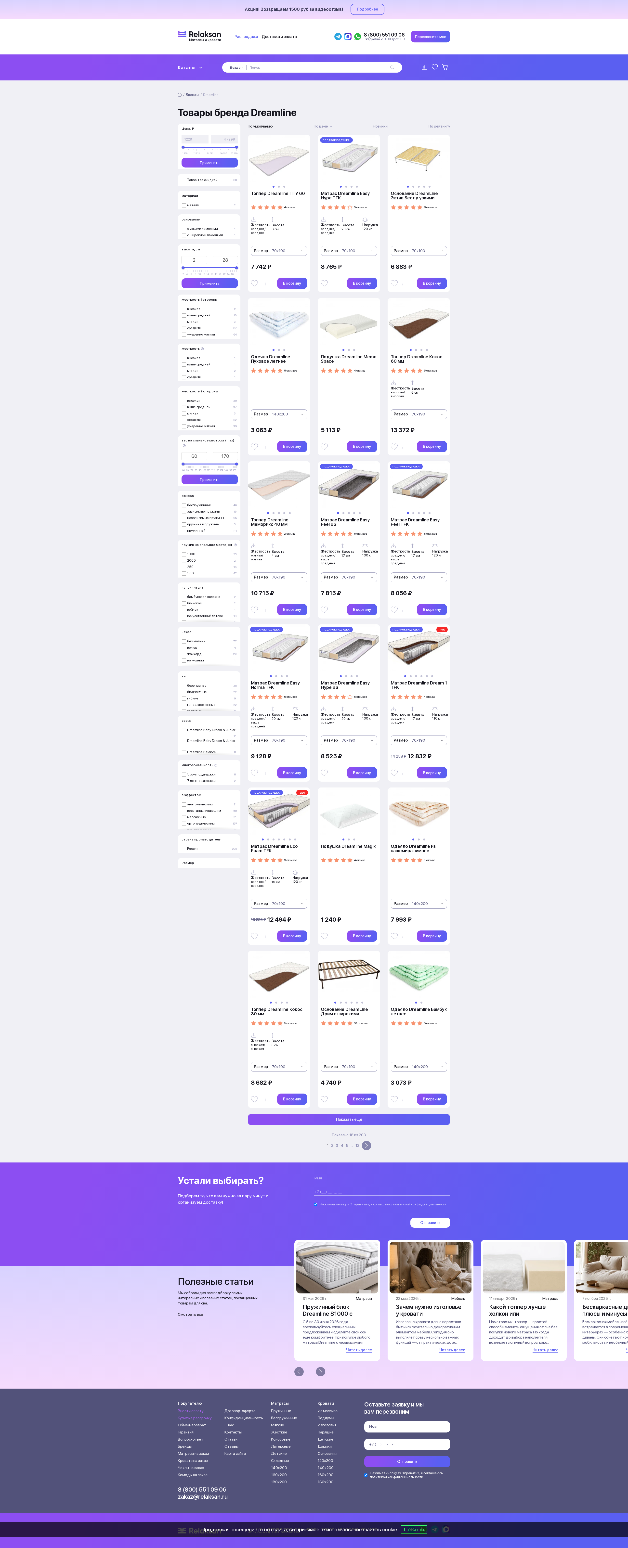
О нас (229, 1425)
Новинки (380, 126)
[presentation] (299, 1371)
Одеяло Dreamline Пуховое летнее (270, 359)
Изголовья (327, 1425)
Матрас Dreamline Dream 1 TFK (419, 685)
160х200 (279, 1474)
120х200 (325, 1460)
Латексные (281, 1446)
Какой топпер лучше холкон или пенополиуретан (517, 1313)
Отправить (430, 1222)
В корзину (292, 283)
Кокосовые (280, 1439)
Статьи (230, 1439)
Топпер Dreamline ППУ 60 (278, 193)
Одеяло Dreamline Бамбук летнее (419, 1011)
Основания (327, 1453)
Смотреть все (190, 1314)
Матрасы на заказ (193, 1453)
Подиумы (326, 1418)
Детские (279, 1453)
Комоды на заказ (193, 1474)
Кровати (326, 1403)
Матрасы (280, 1403)
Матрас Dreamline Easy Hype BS (345, 685)
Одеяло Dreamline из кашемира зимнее (413, 848)
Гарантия (186, 1432)
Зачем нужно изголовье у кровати (428, 1310)
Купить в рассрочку (195, 1418)
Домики (325, 1446)
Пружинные (281, 1410)
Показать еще (349, 1119)
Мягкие (277, 1425)
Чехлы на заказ (191, 1467)
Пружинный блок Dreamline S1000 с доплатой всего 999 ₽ (333, 1313)
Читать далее (359, 1350)
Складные (280, 1460)
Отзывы (231, 1446)
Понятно (414, 1529)
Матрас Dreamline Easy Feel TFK (415, 522)
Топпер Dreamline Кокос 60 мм (416, 359)
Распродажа (246, 36)
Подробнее (367, 9)
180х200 (279, 1482)
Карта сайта (235, 1453)
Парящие (326, 1432)
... (352, 1145)
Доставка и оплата (279, 36)
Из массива (328, 1410)
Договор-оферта (239, 1410)
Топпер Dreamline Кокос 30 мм (276, 1011)
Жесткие (279, 1432)
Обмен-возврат (192, 1425)
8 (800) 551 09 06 (202, 1489)
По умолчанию (260, 126)
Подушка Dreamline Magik (348, 846)
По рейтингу (439, 126)
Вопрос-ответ (190, 1439)
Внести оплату (191, 1410)
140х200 (279, 1467)
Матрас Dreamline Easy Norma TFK (275, 685)
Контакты (233, 1432)
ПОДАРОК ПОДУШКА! (336, 140)
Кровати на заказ (193, 1460)
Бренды (185, 1446)
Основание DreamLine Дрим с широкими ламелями (344, 1014)
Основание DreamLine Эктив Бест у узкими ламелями (414, 198)
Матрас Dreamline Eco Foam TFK (274, 848)
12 (357, 1145)
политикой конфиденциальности (419, 1204)
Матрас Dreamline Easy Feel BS (345, 522)
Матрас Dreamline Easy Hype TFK (345, 195)
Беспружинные (284, 1418)
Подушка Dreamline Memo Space (349, 359)
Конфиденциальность (243, 1418)
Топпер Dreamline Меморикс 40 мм (269, 522)
